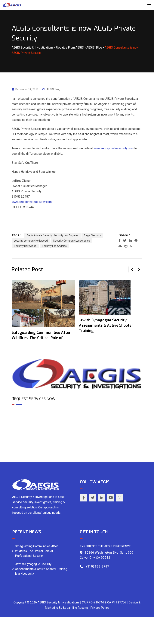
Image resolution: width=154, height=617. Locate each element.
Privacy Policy (99, 607)
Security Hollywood (25, 245)
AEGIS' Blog (53, 89)
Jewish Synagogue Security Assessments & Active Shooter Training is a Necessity (41, 568)
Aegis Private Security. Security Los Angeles (52, 235)
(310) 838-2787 (97, 566)
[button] (131, 269)
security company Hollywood (31, 240)
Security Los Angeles (54, 245)
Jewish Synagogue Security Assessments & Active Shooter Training (106, 325)
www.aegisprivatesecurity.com (114, 148)
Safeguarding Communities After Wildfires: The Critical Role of (41, 335)
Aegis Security (92, 235)
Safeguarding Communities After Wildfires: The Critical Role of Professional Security (36, 551)
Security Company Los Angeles (71, 240)
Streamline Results (75, 607)
